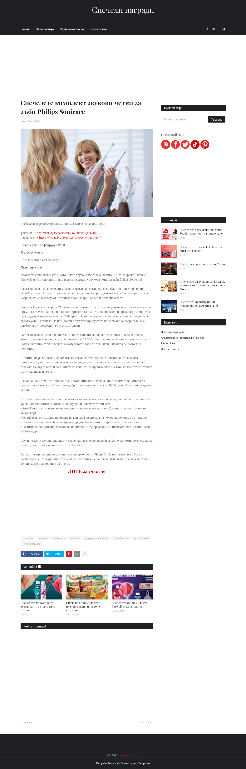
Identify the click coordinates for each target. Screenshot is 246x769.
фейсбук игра (121, 538)
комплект (27, 538)
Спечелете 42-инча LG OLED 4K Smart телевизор (201, 249)
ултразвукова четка (96, 538)
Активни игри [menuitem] (45, 28)
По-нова (27, 722)
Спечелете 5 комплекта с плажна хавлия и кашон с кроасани (83, 606)
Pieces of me (168, 343)
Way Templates (141, 763)
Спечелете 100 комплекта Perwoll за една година (129, 604)
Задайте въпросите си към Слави (202, 264)
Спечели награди (123, 9)
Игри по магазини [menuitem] (72, 28)
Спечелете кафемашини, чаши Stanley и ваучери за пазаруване (201, 231)
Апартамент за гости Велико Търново (182, 337)
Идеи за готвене (170, 349)
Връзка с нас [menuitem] (98, 28)
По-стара (146, 722)
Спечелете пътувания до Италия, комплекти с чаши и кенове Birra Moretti (202, 285)
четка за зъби (141, 538)
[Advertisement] (87, 71)
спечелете (59, 538)
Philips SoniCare (31, 543)
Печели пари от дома (173, 331)
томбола (75, 538)
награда (43, 538)
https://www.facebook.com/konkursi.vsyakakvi (66, 233)
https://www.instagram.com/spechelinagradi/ (70, 237)
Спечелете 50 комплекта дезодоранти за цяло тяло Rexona (38, 606)
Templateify (114, 763)
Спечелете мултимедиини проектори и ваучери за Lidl (199, 304)
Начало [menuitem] (26, 28)
